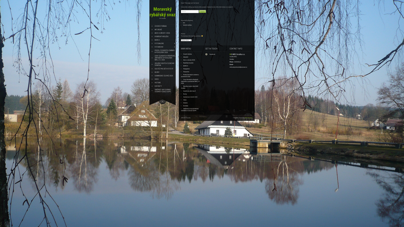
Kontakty (158, 86)
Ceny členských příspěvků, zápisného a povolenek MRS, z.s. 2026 (165, 58)
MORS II (157, 40)
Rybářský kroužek (161, 37)
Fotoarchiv (159, 47)
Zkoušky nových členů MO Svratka (164, 64)
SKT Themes (248, 118)
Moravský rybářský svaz (162, 11)
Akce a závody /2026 (162, 33)
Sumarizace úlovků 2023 (164, 76)
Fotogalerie (159, 43)
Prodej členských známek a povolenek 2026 (165, 51)
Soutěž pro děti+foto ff (164, 69)
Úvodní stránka (161, 26)
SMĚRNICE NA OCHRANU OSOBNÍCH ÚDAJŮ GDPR (163, 91)
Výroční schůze (187, 25)
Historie (158, 83)
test (184, 23)
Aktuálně (158, 30)
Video (157, 79)
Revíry (157, 72)
